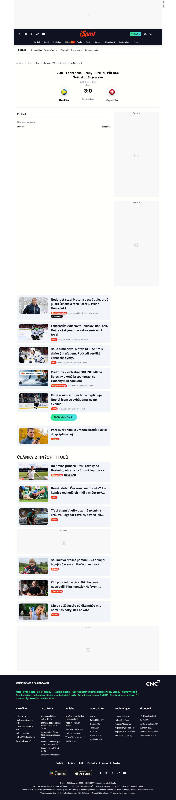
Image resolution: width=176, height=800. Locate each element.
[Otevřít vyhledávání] (150, 34)
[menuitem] (23, 50)
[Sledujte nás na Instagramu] (25, 34)
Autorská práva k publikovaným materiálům (38, 790)
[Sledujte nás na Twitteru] (31, 34)
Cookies (133, 790)
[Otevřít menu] (156, 34)
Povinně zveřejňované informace (123, 793)
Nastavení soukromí (145, 790)
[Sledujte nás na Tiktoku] (37, 34)
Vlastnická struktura (48, 793)
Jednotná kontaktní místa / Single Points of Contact (78, 793)
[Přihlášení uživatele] (145, 34)
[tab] (21, 114)
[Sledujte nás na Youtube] (43, 34)
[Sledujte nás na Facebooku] (19, 34)
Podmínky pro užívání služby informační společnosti (77, 790)
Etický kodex (104, 793)
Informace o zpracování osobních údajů (113, 790)
